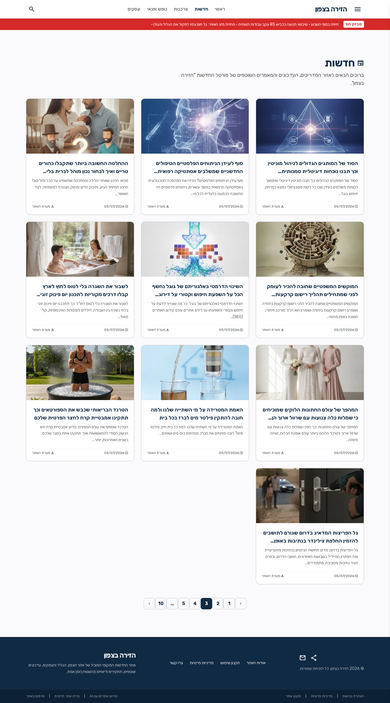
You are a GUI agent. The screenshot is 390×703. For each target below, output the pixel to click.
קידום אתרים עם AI (104, 696)
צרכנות (181, 9)
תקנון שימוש (230, 662)
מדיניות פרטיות (202, 662)
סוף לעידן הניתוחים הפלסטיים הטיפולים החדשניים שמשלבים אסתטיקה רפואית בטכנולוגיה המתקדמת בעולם (199, 171)
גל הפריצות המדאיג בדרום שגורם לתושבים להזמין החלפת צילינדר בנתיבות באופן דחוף (310, 541)
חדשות (201, 9)
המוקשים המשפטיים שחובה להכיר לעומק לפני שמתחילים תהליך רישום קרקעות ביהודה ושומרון (312, 294)
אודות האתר (256, 662)
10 (161, 603)
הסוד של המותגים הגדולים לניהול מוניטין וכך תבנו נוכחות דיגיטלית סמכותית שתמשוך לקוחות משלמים (313, 171)
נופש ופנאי (157, 9)
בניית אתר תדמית (67, 696)
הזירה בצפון (331, 9)
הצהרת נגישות (353, 696)
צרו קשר (176, 662)
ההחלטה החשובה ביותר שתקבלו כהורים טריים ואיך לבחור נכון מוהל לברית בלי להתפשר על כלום (83, 171)
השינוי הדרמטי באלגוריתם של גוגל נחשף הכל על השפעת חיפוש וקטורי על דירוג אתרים (197, 294)
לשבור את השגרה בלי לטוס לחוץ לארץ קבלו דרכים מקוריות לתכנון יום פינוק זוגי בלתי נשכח (84, 294)
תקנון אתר (293, 696)
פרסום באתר (35, 696)
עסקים (134, 9)
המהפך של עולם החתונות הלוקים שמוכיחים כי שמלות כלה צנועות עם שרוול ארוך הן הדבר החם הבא (310, 418)
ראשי (220, 9)
